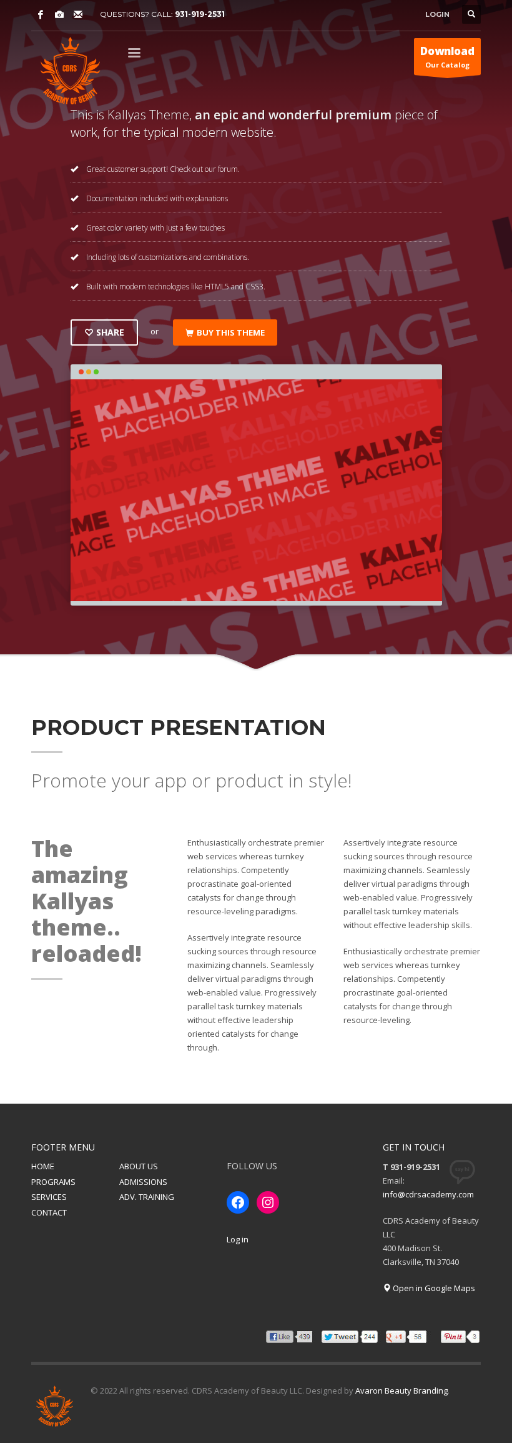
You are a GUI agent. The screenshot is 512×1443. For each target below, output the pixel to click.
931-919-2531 (200, 14)
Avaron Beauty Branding (401, 1390)
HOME (42, 1166)
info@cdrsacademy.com (428, 1194)
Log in (238, 1239)
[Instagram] (59, 14)
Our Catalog (447, 56)
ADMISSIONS (143, 1181)
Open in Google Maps (433, 1288)
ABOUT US (138, 1166)
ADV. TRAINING (146, 1196)
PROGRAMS (53, 1181)
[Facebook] (40, 14)
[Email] (78, 14)
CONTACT (49, 1212)
